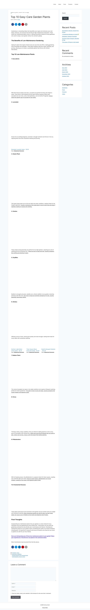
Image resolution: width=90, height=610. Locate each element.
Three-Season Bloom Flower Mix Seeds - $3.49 (32, 350)
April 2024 (64, 70)
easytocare (14, 554)
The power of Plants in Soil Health (70, 42)
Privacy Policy (45, 607)
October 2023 (65, 76)
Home (54, 4)
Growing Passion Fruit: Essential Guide (20, 555)
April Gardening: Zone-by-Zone (18, 556)
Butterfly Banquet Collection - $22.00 (48, 350)
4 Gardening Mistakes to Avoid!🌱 (70, 34)
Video (63, 94)
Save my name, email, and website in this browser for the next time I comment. (31, 593)
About (59, 4)
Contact (76, 4)
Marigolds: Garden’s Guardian (69, 36)
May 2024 (64, 67)
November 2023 (66, 74)
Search (64, 13)
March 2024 (65, 72)
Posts (64, 4)
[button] (12, 24)
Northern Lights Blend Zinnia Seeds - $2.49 (16, 350)
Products (70, 4)
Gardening (14, 552)
